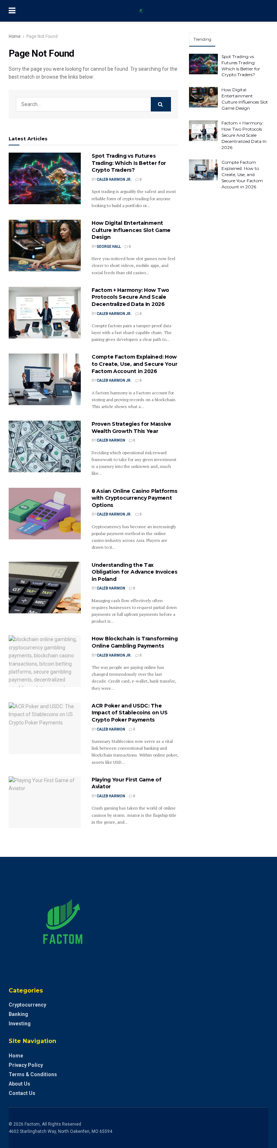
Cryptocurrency (27, 1005)
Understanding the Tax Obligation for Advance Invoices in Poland (134, 572)
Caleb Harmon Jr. (114, 179)
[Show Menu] (12, 11)
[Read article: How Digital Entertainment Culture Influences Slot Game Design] (45, 245)
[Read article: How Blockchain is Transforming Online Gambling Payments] (45, 661)
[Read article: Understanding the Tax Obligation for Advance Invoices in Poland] (45, 587)
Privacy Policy (26, 1065)
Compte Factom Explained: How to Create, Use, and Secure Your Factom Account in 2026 (134, 364)
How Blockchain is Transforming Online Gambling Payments (135, 642)
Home (15, 36)
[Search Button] (161, 104)
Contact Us (22, 1093)
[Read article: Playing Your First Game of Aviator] (45, 802)
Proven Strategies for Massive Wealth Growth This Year (131, 427)
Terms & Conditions (33, 1074)
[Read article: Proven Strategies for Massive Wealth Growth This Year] (45, 446)
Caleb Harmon (111, 440)
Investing (20, 1023)
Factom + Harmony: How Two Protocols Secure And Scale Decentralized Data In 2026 (130, 297)
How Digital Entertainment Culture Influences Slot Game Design (131, 230)
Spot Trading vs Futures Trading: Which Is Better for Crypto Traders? (129, 163)
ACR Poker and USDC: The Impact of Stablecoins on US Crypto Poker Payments (129, 712)
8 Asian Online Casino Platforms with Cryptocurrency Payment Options (134, 498)
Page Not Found (42, 36)
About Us (19, 1084)
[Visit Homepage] (144, 10)
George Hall (109, 247)
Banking (18, 1014)
